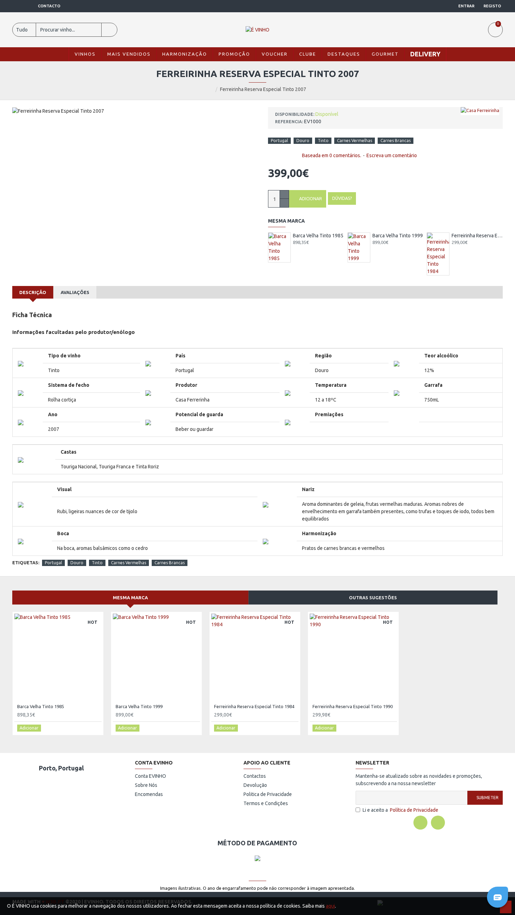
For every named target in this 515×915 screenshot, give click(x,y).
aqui (330, 906)
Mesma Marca (130, 597)
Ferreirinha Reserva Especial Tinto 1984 (477, 235)
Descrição (32, 292)
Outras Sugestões (373, 597)
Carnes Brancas (395, 140)
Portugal (279, 140)
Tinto (323, 140)
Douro (302, 140)
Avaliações (75, 292)
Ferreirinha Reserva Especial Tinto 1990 (353, 706)
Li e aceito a (400, 810)
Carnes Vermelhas (354, 140)
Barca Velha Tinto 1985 (318, 235)
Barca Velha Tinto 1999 (397, 235)
